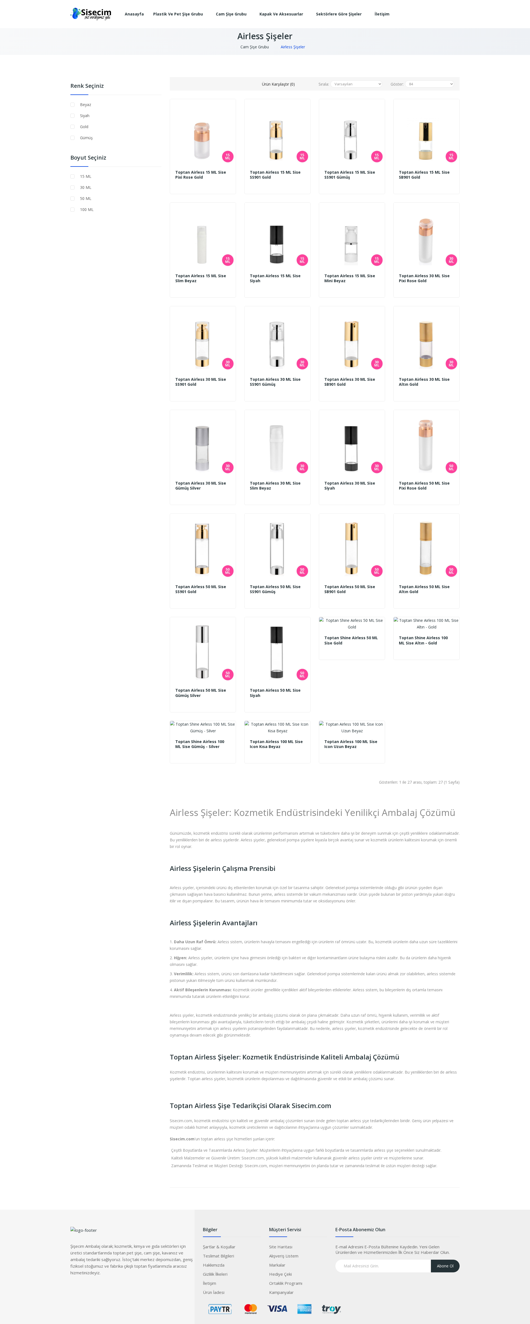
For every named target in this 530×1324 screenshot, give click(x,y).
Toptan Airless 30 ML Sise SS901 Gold (200, 382)
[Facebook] (74, 1289)
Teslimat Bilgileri (218, 1256)
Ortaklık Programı (285, 1283)
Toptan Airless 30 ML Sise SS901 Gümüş (275, 382)
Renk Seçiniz (87, 86)
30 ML (85, 187)
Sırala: (324, 84)
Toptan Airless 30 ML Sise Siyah (349, 486)
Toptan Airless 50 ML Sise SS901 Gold (200, 589)
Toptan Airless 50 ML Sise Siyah (275, 693)
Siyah (84, 115)
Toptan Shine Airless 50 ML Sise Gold (351, 640)
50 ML (85, 198)
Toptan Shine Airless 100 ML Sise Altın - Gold (423, 640)
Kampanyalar (281, 1292)
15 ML (85, 176)
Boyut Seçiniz (88, 157)
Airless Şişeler (293, 46)
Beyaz (85, 104)
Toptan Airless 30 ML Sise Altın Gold (424, 382)
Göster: (397, 84)
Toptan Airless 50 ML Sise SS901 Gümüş (275, 589)
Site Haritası (280, 1246)
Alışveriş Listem (283, 1256)
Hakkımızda (213, 1265)
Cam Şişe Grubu (254, 46)
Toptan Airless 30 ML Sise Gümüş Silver (200, 486)
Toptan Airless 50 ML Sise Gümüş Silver (200, 693)
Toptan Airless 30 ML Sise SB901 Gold (349, 382)
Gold (84, 126)
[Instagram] (96, 1289)
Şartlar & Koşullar (219, 1246)
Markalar (277, 1265)
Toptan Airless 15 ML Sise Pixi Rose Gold (200, 175)
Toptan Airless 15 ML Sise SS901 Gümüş (349, 175)
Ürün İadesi (213, 1292)
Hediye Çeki (280, 1274)
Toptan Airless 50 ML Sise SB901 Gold (349, 589)
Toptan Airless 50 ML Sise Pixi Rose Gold (424, 486)
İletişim (209, 1283)
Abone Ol (445, 1265)
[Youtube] (108, 1289)
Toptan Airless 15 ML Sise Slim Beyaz (200, 278)
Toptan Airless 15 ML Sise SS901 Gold (275, 175)
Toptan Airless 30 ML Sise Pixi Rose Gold (424, 278)
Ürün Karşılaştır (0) (278, 84)
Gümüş (86, 137)
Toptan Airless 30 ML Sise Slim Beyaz (275, 486)
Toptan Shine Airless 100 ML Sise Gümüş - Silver (199, 744)
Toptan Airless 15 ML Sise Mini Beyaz (349, 278)
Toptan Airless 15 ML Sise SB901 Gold (424, 175)
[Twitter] (85, 1289)
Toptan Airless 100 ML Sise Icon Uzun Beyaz (350, 744)
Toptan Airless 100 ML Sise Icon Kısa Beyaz (276, 744)
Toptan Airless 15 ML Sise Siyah (275, 278)
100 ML (87, 209)
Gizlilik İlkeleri (215, 1274)
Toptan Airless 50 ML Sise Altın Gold (424, 589)
